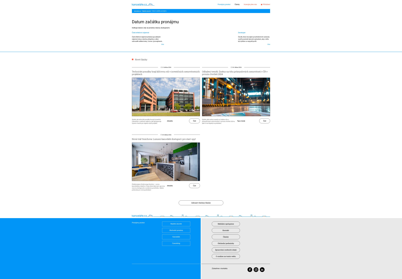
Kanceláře (176, 237)
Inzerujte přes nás (250, 4)
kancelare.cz (137, 11)
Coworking (176, 243)
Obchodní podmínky (226, 243)
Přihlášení (266, 4)
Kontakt (226, 230)
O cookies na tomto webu (226, 256)
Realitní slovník (146, 11)
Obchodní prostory (176, 230)
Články (237, 4)
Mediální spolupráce (226, 224)
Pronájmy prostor (224, 4)
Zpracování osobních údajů (226, 250)
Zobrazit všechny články (201, 203)
